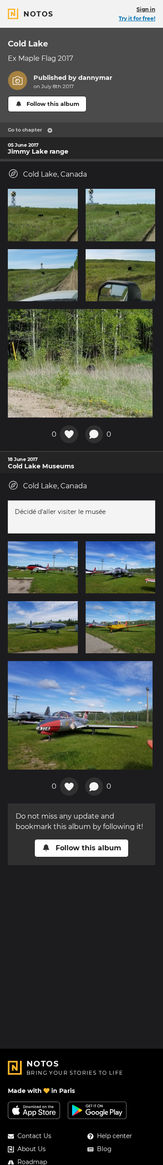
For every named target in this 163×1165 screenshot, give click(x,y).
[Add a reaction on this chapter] (69, 434)
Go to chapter (25, 130)
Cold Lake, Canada (55, 174)
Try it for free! (137, 18)
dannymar (95, 78)
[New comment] (94, 434)
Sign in (145, 9)
